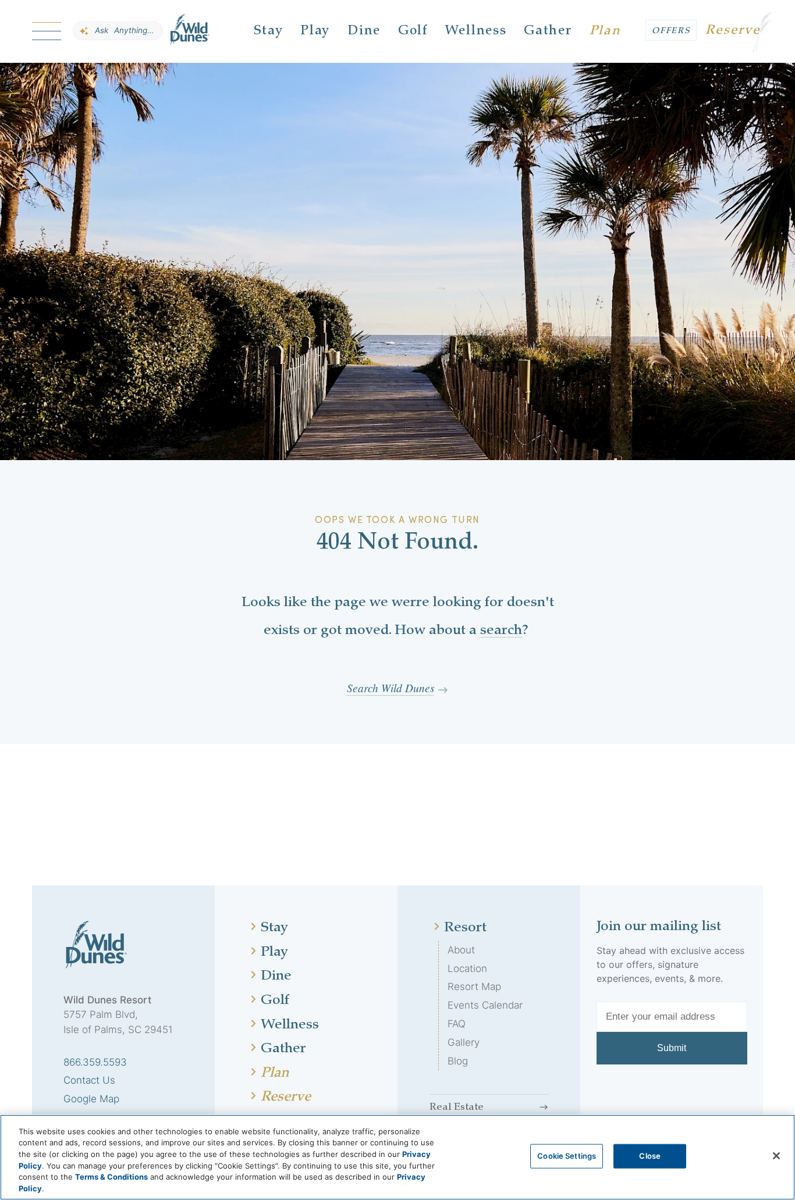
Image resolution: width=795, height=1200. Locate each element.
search (501, 631)
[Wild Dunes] (190, 31)
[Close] (776, 1156)
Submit (671, 1048)
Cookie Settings (566, 1155)
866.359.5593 (95, 1062)
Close (650, 1155)
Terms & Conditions (111, 1176)
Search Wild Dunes (390, 687)
